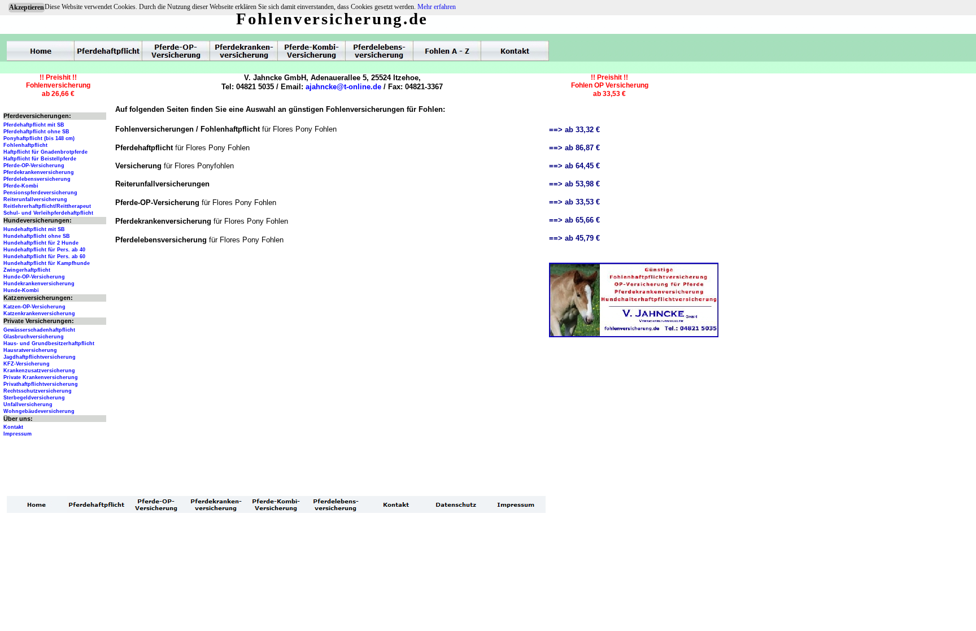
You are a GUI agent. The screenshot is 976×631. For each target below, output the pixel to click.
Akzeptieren (26, 7)
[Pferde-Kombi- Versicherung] (312, 51)
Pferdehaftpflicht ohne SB (36, 131)
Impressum (17, 434)
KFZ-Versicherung (26, 364)
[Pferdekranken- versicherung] (244, 51)
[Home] (41, 51)
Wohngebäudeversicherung (39, 411)
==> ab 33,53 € (574, 202)
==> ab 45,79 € (574, 238)
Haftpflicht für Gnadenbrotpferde (45, 152)
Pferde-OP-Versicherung (33, 165)
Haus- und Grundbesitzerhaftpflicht (48, 343)
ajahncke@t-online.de (343, 86)
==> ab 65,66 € (574, 220)
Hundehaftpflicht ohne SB (36, 236)
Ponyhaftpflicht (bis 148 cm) (39, 138)
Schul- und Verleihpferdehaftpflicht (48, 213)
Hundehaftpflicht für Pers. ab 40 (44, 250)
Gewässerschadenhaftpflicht (39, 330)
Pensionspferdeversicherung (40, 192)
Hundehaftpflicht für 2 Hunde (41, 243)
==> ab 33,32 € (574, 129)
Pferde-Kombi (20, 186)
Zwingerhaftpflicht (26, 270)
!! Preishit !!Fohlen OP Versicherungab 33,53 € (609, 85)
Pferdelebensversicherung (37, 179)
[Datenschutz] (456, 504)
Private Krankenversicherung (40, 377)
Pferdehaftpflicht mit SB (33, 125)
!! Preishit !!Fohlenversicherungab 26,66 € (58, 85)
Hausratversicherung (30, 350)
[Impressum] (516, 504)
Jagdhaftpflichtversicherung (39, 357)
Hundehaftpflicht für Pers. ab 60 (44, 256)
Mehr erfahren (436, 7)
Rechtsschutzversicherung (37, 391)
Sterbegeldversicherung (34, 398)
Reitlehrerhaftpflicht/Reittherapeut (47, 206)
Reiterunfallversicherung (35, 199)
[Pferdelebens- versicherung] (379, 51)
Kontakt (13, 427)
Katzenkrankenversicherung (39, 313)
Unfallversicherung (28, 404)
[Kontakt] (515, 51)
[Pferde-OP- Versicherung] (176, 51)
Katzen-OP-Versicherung (34, 307)
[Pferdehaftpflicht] (108, 51)
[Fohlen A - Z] (447, 51)
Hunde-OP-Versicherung (34, 277)
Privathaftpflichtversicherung (40, 384)
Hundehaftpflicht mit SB (34, 229)
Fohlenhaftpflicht (25, 145)
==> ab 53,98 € (574, 184)
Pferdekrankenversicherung (38, 172)
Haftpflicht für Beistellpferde (39, 159)
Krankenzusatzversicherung (39, 370)
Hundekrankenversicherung (39, 283)
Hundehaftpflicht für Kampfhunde (46, 263)
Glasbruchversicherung (33, 337)
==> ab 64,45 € (574, 166)
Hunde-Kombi (21, 290)
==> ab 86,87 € (574, 147)
